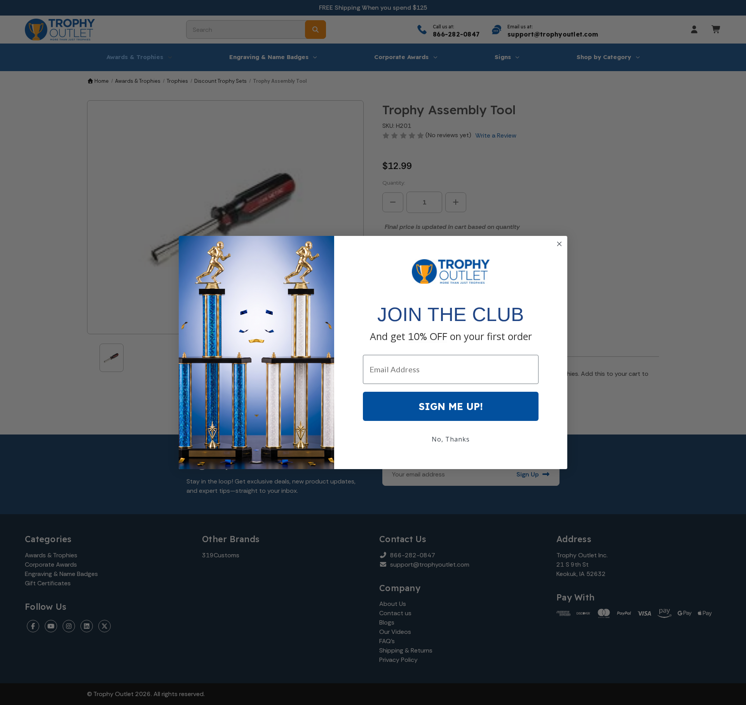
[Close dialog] (559, 244)
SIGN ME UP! (451, 406)
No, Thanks (451, 439)
